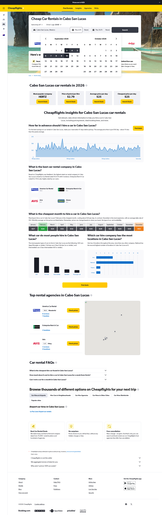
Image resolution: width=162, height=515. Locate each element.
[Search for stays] (4, 19)
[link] (42, 101)
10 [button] (67, 56)
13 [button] (46, 61)
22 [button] (56, 66)
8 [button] (56, 56)
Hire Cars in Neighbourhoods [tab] (60, 395)
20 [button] (46, 66)
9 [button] (61, 56)
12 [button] (77, 56)
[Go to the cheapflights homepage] (16, 8)
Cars (30, 75)
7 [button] (50, 56)
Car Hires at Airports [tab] (38, 395)
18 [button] (72, 61)
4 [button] (72, 50)
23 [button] (61, 66)
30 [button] (61, 72)
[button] (159, 2)
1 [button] (56, 50)
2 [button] (61, 50)
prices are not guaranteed (73, 451)
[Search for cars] (4, 24)
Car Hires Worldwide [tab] (121, 395)
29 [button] (56, 72)
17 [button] (67, 61)
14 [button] (51, 61)
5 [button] (77, 50)
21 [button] (51, 66)
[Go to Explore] (4, 29)
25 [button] (72, 66)
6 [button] (45, 56)
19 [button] (77, 61)
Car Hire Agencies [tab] (81, 395)
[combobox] (37, 25)
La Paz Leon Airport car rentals (40, 411)
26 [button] (77, 66)
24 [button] (67, 66)
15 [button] (56, 61)
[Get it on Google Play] (130, 483)
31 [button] (116, 72)
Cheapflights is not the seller (41, 458)
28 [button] (51, 72)
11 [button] (72, 56)
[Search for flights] (4, 15)
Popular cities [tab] (36, 400)
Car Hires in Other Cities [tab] (101, 395)
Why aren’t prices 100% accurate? (43, 466)
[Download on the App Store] (130, 488)
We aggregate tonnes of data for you (44, 462)
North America (38, 75)
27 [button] (46, 72)
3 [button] (66, 50)
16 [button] (61, 61)
